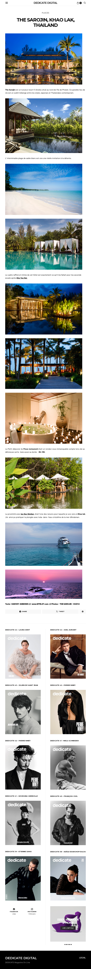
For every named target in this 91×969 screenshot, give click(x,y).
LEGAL (82, 958)
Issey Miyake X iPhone (68, 921)
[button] (65, 944)
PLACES (45, 13)
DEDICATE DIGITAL (45, 2)
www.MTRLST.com (40, 604)
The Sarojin (10, 90)
